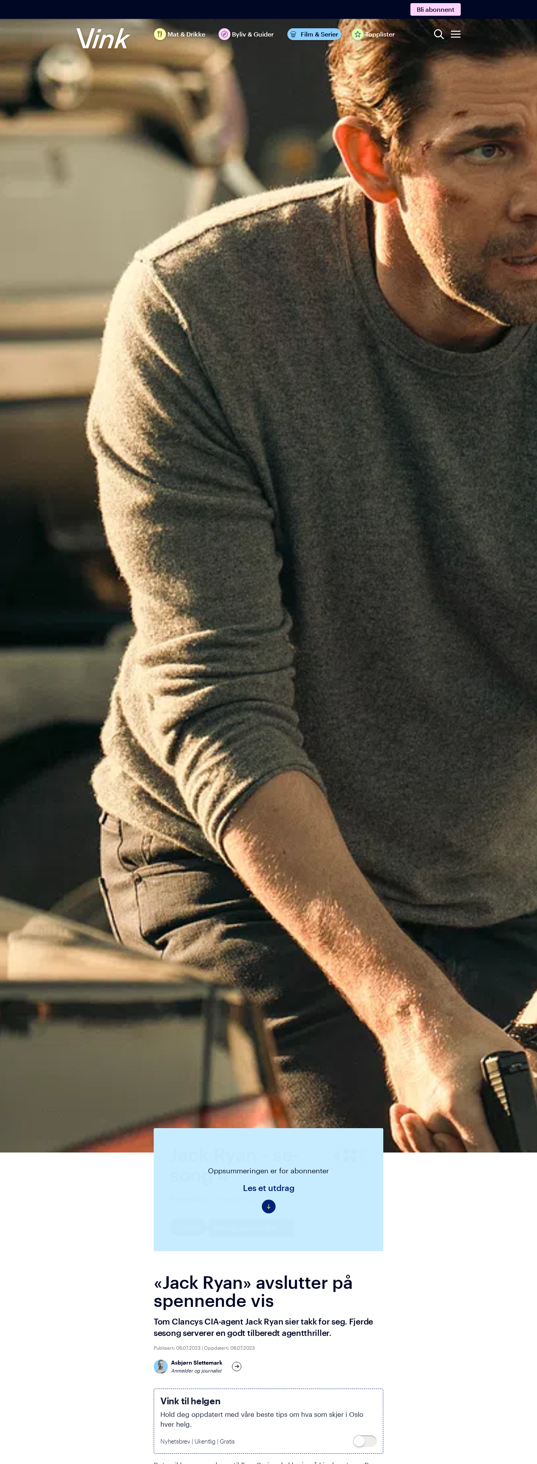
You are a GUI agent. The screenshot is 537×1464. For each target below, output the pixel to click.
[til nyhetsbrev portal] (365, 1441)
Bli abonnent (435, 9)
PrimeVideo (187, 1199)
